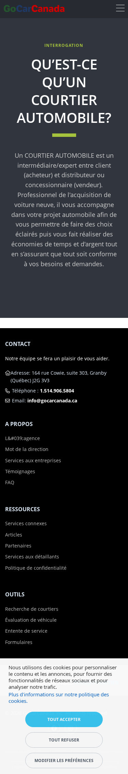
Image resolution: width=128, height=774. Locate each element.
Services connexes (26, 523)
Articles (13, 534)
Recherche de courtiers (31, 609)
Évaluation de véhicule (31, 620)
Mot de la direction (26, 449)
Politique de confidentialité (36, 568)
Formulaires (18, 642)
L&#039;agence (22, 438)
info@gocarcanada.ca (52, 400)
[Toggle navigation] (120, 8)
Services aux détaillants (32, 556)
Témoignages (20, 471)
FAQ (9, 482)
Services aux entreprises (33, 460)
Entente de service (26, 631)
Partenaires (18, 545)
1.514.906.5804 (57, 390)
